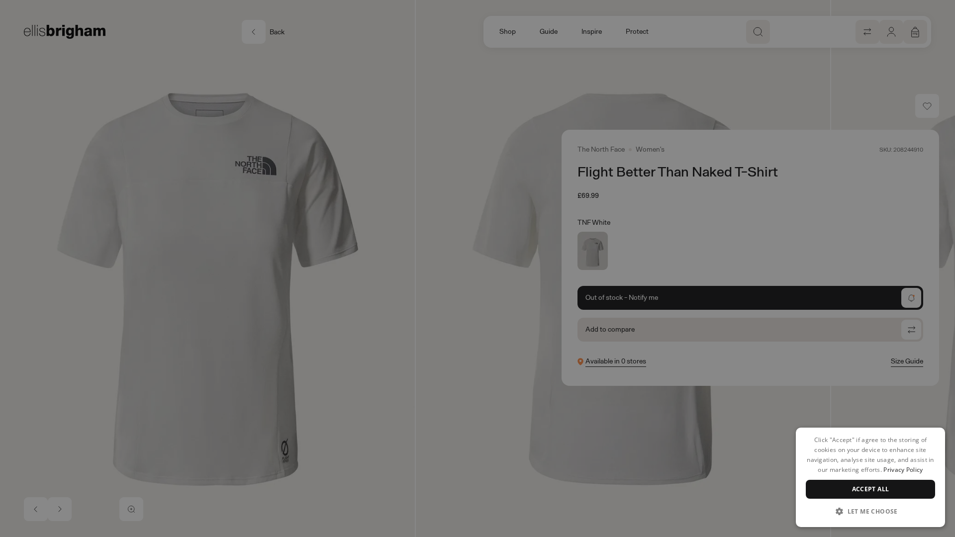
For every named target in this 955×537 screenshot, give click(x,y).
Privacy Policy (903, 469)
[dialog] (870, 477)
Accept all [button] (870, 489)
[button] (870, 511)
